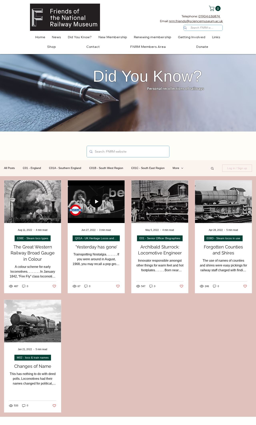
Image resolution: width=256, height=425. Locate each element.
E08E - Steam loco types (32, 238)
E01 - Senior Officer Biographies (159, 238)
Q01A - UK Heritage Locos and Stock (97, 238)
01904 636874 (209, 16)
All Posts (9, 168)
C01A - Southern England (65, 168)
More (176, 168)
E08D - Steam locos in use (223, 238)
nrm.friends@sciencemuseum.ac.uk (196, 21)
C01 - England (32, 168)
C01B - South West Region (106, 168)
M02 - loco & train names (33, 357)
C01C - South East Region (148, 168)
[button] (215, 8)
